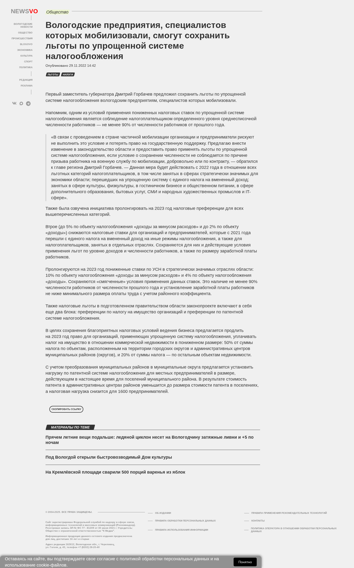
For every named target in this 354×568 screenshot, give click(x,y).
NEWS (22, 11)
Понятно (245, 562)
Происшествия (22, 38)
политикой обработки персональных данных (164, 558)
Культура (26, 55)
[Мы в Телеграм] (28, 103)
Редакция (26, 80)
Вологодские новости (23, 25)
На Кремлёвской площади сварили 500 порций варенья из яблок (115, 472)
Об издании (163, 513)
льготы (53, 74)
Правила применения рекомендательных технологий (289, 513)
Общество (25, 32)
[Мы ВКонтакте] (14, 103)
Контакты (258, 520)
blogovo (26, 44)
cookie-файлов (51, 565)
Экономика (25, 50)
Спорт (28, 61)
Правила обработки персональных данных (185, 520)
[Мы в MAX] (21, 103)
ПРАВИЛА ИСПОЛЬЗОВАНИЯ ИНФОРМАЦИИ (181, 529)
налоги (68, 74)
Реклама (27, 85)
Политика (26, 67)
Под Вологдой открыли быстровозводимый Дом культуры (109, 457)
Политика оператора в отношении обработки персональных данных (294, 530)
